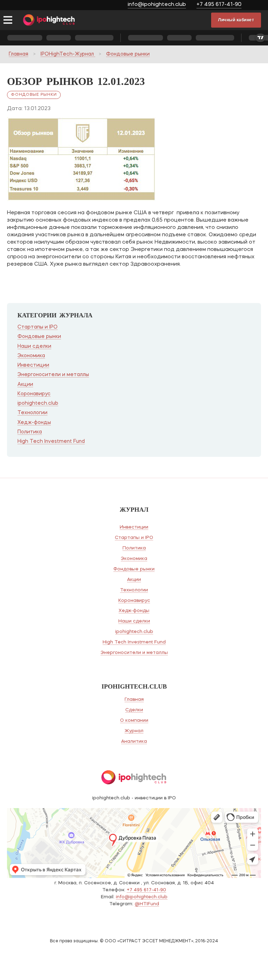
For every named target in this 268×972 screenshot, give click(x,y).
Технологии (32, 412)
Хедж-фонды (34, 422)
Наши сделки (34, 346)
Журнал (134, 731)
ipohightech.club (37, 403)
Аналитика (134, 741)
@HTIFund (147, 904)
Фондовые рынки (128, 54)
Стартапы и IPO (37, 327)
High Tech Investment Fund (51, 441)
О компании (134, 720)
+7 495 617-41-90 (218, 4)
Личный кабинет (236, 20)
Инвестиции (33, 365)
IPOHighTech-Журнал (67, 54)
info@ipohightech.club (157, 4)
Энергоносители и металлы (53, 374)
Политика (29, 432)
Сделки (134, 710)
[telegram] (256, 5)
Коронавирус (34, 393)
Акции (25, 384)
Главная (18, 54)
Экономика (31, 355)
